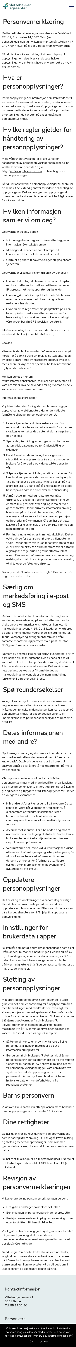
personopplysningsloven (26, 171)
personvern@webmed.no (54, 46)
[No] (71, 1335)
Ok (31, 1341)
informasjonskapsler (23, 381)
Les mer (43, 1341)
